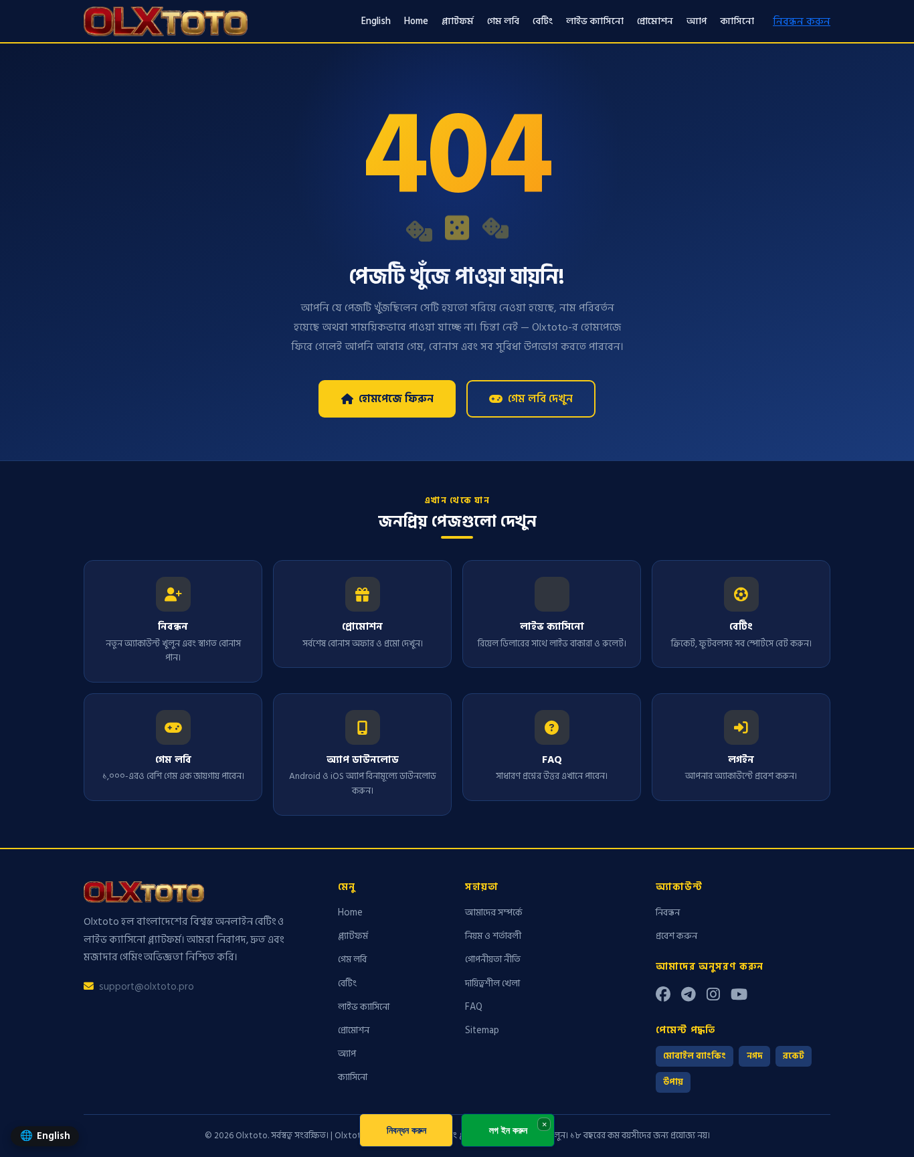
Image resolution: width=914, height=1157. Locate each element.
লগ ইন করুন (508, 1130)
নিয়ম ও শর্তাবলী (493, 936)
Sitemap (482, 1030)
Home (416, 21)
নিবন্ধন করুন (801, 21)
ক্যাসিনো (737, 21)
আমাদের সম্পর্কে (494, 912)
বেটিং (543, 21)
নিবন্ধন (668, 912)
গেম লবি (503, 21)
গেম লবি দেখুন (540, 399)
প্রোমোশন (655, 21)
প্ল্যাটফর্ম (458, 21)
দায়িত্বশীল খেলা (492, 983)
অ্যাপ (697, 21)
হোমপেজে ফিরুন (396, 399)
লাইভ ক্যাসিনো (595, 21)
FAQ (473, 1006)
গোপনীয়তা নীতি (493, 959)
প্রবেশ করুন (676, 936)
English (376, 21)
